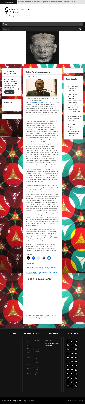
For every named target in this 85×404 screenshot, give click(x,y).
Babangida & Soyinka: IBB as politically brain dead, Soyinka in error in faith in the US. (41, 268)
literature (37, 346)
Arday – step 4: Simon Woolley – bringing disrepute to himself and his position (74, 107)
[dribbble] (72, 353)
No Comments (37, 77)
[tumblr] (72, 349)
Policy (36, 358)
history (29, 368)
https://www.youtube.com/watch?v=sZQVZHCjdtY (41, 102)
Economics (29, 347)
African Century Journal (14, 400)
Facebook (8, 102)
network (37, 353)
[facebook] (68, 341)
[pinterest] (68, 345)
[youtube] (76, 345)
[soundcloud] (72, 357)
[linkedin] (76, 341)
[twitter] (72, 341)
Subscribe (9, 92)
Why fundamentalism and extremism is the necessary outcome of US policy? (42, 273)
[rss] (68, 366)
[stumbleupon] (76, 353)
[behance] (76, 357)
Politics (36, 364)
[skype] (68, 349)
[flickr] (72, 366)
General (29, 363)
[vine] (76, 362)
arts (28, 341)
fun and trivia (28, 355)
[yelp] (68, 362)
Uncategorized (30, 263)
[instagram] (76, 349)
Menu (5, 24)
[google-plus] (72, 345)
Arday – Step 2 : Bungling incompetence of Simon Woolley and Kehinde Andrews (74, 129)
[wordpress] (72, 362)
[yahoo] (68, 353)
